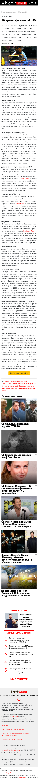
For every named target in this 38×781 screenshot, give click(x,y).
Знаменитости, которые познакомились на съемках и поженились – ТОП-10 (19, 640)
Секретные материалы (26, 386)
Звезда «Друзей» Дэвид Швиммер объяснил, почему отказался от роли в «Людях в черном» (16, 558)
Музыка (12, 695)
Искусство (31, 695)
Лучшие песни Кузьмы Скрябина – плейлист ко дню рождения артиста (21, 653)
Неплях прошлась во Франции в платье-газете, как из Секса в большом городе (20, 671)
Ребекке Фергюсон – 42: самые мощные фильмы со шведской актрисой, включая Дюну (16, 489)
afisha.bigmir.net (14, 716)
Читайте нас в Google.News (19, 373)
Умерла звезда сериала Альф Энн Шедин (16, 456)
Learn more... (22, 777)
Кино (10, 16)
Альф (16, 386)
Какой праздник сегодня (9, 12)
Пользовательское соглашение (12, 739)
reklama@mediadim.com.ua (10, 750)
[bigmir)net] (11, 2)
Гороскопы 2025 (23, 12)
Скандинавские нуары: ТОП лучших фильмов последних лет (21, 647)
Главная (4, 16)
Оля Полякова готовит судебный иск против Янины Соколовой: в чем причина (20, 663)
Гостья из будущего (19, 384)
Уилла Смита (24, 179)
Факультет (10, 388)
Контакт (4, 388)
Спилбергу (20, 204)
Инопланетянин (20, 388)
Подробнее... (10, 773)
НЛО (27, 384)
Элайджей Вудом (29, 231)
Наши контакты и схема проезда (12, 729)
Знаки (3, 391)
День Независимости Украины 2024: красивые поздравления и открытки (15, 593)
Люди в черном (10, 381)
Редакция (4, 725)
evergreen (19, 381)
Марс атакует (30, 388)
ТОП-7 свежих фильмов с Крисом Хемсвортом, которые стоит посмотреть (16, 524)
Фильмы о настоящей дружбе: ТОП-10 (15, 425)
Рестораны (21, 695)
